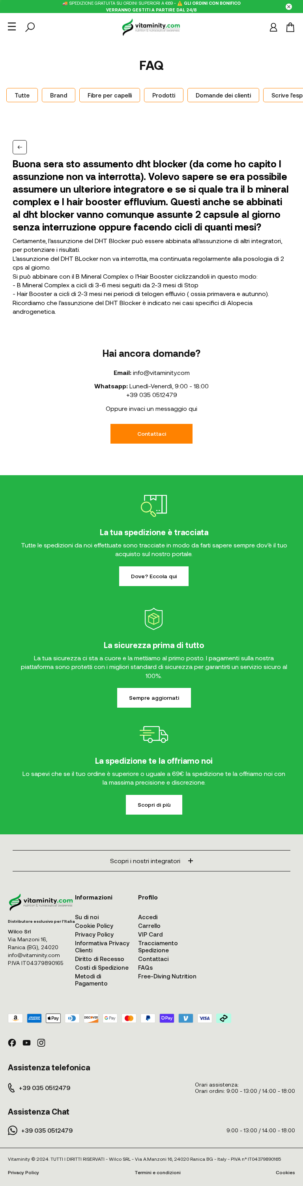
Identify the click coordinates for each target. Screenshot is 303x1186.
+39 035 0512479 (151, 394)
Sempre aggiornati (154, 697)
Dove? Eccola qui (154, 576)
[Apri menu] (12, 26)
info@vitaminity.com (161, 372)
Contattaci (151, 433)
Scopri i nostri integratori (145, 860)
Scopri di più (154, 804)
